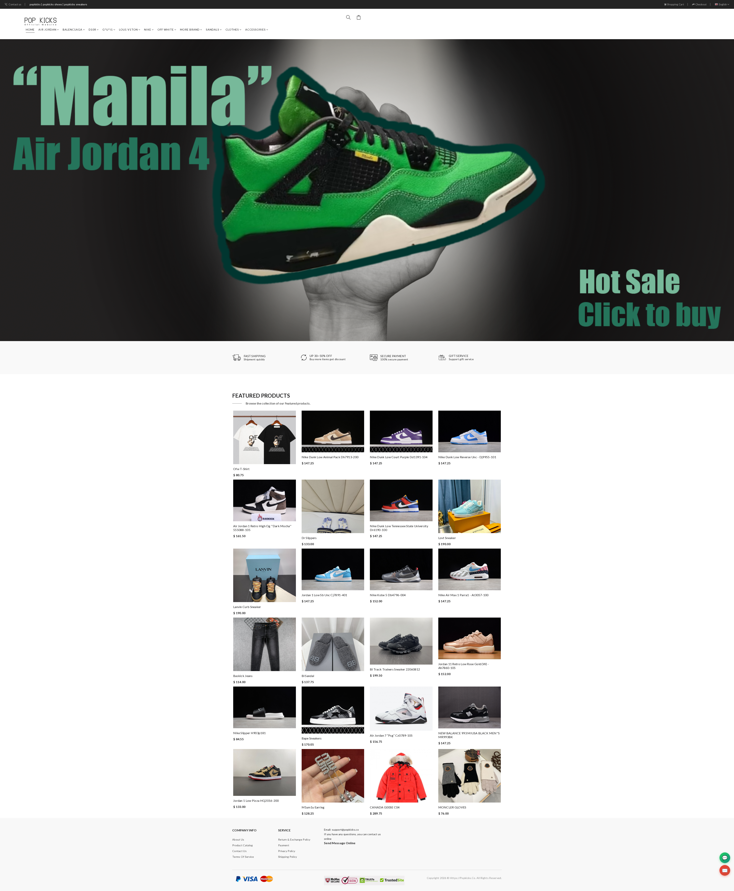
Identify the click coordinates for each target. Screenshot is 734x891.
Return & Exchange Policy (294, 839)
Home (30, 29)
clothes (232, 29)
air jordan (47, 29)
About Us (238, 839)
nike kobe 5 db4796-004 (388, 595)
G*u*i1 (107, 29)
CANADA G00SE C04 (385, 807)
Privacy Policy (286, 851)
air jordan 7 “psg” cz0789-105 (391, 735)
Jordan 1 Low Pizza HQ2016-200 (256, 800)
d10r (92, 29)
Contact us (15, 4)
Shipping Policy (287, 856)
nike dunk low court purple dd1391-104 (398, 457)
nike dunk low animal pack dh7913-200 (330, 457)
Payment (283, 845)
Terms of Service (243, 856)
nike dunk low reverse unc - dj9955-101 (467, 457)
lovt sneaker (447, 538)
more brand (190, 29)
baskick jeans (243, 676)
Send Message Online (340, 843)
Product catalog (242, 845)
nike (147, 29)
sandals (212, 29)
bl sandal (308, 676)
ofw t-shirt (241, 469)
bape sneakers (312, 738)
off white (166, 29)
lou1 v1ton (128, 29)
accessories (255, 29)
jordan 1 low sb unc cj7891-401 (324, 595)
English (723, 4)
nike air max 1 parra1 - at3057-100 (463, 595)
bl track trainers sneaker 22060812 (395, 669)
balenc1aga (72, 29)
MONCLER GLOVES (452, 807)
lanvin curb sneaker (247, 607)
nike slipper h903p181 (249, 733)
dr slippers (309, 538)
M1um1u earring (313, 807)
